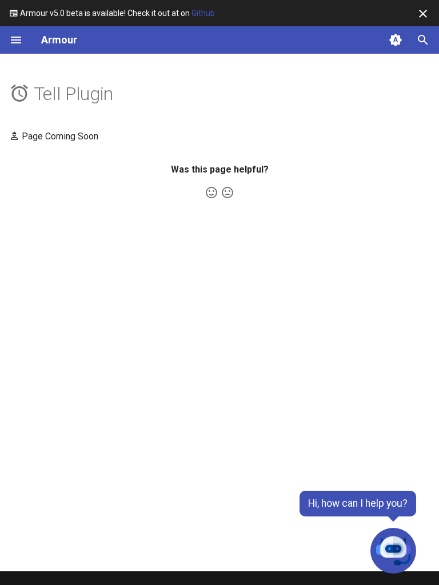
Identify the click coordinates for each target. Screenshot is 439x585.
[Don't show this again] (423, 14)
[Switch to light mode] (395, 40)
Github (203, 13)
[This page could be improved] (227, 192)
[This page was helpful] (211, 192)
